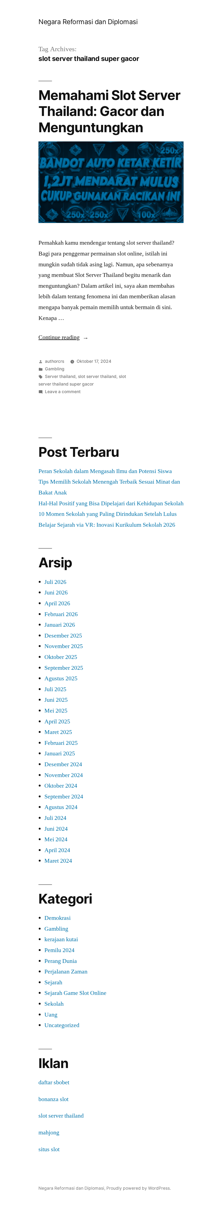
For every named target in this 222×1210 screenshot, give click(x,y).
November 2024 (63, 775)
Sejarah (53, 982)
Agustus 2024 (60, 807)
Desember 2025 (63, 635)
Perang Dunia (60, 961)
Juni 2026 (56, 592)
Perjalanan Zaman (65, 971)
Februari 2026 (61, 614)
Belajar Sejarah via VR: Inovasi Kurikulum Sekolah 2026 (106, 525)
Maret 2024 (58, 861)
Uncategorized (61, 1025)
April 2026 (57, 603)
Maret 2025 (58, 732)
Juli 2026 (55, 582)
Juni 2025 (56, 700)
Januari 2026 (59, 625)
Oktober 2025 (60, 657)
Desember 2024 (63, 764)
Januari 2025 (59, 753)
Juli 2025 (55, 689)
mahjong (48, 1132)
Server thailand (60, 376)
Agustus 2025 (60, 678)
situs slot (49, 1149)
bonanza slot (53, 1099)
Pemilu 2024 (59, 950)
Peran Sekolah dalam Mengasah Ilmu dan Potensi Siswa (105, 471)
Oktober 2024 (60, 786)
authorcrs (54, 361)
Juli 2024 (55, 818)
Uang (50, 1014)
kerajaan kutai (61, 939)
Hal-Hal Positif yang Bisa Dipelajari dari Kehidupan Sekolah (111, 503)
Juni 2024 (56, 829)
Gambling (54, 368)
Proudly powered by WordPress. (138, 1188)
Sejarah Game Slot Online (75, 993)
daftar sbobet (53, 1082)
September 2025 (63, 668)
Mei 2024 (55, 839)
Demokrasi (57, 918)
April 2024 (57, 850)
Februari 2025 (61, 743)
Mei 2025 (55, 710)
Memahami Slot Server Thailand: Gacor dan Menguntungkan (109, 111)
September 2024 (63, 796)
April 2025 (57, 721)
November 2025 (63, 646)
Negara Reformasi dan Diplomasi (88, 22)
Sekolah (54, 1004)
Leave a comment (63, 391)
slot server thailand (97, 376)
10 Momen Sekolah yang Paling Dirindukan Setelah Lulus (107, 514)
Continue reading (63, 337)
